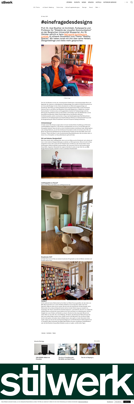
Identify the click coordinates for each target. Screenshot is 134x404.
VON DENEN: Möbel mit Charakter (43, 358)
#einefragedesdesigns (73, 7)
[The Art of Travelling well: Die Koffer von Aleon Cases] (67, 349)
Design (84, 7)
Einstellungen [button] (110, 401)
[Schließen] (132, 402)
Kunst (91, 7)
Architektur (49, 333)
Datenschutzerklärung (83, 401)
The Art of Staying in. (87, 357)
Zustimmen (127, 401)
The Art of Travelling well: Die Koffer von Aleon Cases (67, 358)
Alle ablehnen (118, 401)
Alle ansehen (97, 341)
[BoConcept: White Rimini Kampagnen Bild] (89, 349)
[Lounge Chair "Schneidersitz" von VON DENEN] (44, 349)
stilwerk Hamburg (48, 7)
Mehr (97, 7)
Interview (60, 7)
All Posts (37, 7)
